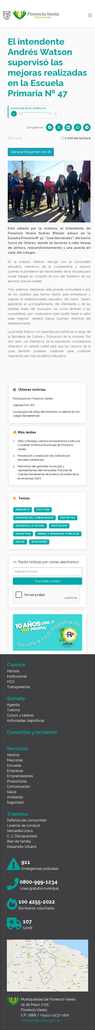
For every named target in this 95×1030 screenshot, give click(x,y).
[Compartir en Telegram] (87, 127)
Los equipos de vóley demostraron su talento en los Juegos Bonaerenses (46, 413)
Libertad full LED (24, 405)
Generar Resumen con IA (31, 152)
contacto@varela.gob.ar (40, 1020)
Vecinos (13, 755)
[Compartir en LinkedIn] (68, 127)
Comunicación (18, 786)
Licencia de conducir (23, 825)
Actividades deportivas (25, 720)
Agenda (13, 705)
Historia (13, 671)
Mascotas (15, 760)
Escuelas (14, 765)
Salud (20, 541)
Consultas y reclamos (32, 732)
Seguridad (39, 541)
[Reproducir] (14, 114)
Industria (23, 533)
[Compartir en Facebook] (49, 127)
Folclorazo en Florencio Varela (33, 398)
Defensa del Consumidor (34, 517)
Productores (17, 781)
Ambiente (22, 509)
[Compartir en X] (59, 127)
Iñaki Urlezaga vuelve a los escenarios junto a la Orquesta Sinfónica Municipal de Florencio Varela (49, 445)
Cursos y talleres (20, 715)
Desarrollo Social (30, 525)
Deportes (67, 517)
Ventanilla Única (20, 831)
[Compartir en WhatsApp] (77, 127)
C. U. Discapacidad (22, 836)
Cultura (42, 509)
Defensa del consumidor (27, 820)
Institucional (17, 676)
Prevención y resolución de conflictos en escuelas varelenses (44, 457)
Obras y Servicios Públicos (58, 533)
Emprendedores (20, 776)
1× (55, 114)
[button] (23, 191)
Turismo (13, 710)
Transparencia (18, 687)
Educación (59, 525)
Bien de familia (19, 841)
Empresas (15, 771)
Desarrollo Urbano (21, 847)
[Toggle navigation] (90, 15)
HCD (11, 682)
